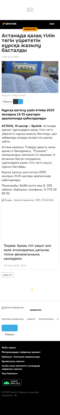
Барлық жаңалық (13, 318)
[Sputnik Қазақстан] (10, 25)
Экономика (46, 318)
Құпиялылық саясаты (13, 361)
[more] (54, 265)
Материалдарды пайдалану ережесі (21, 352)
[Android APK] (11, 383)
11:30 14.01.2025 (10, 56)
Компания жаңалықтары (27, 356)
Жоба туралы (9, 347)
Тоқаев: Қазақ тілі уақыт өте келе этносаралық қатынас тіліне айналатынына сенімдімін (27, 252)
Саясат (31, 318)
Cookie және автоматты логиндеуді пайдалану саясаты (21, 367)
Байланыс (7, 356)
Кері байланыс (10, 373)
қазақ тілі (7, 275)
